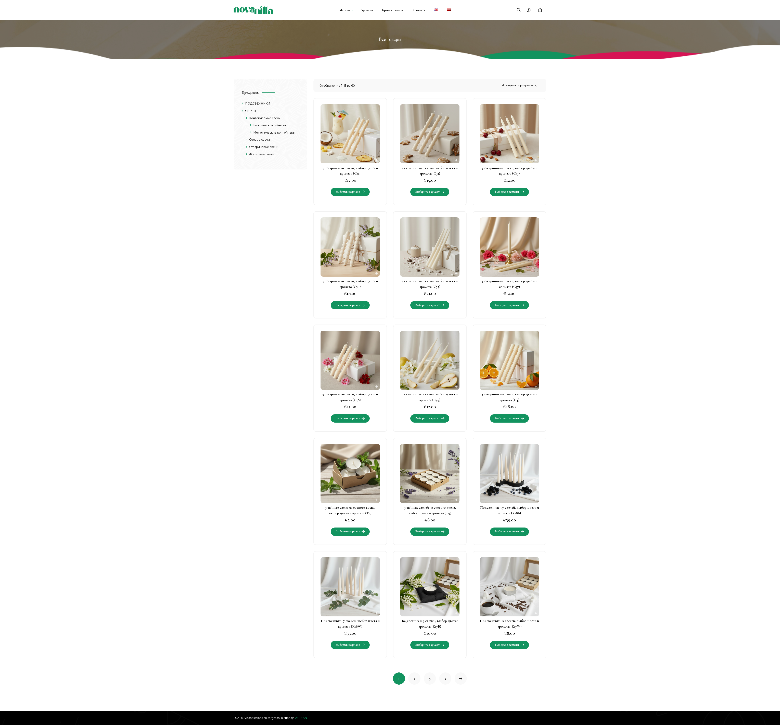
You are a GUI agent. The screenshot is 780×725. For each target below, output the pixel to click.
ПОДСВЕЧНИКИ (257, 104)
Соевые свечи (259, 140)
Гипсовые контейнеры (269, 125)
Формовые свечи (261, 154)
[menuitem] (436, 10)
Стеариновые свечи (263, 147)
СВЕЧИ (250, 111)
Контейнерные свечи (265, 118)
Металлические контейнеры (274, 132)
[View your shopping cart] (542, 10)
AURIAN (301, 718)
